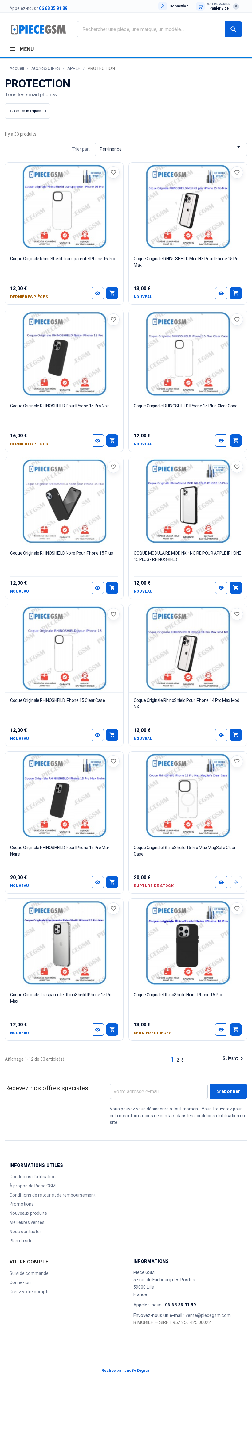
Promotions (22, 1204)
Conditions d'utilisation (33, 1176)
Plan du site (21, 1240)
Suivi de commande (29, 1273)
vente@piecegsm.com (208, 1315)
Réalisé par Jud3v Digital (126, 1370)
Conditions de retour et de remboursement (53, 1195)
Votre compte (29, 1262)
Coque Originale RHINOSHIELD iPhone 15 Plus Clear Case (186, 405)
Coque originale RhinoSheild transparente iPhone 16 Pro (62, 258)
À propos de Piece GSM (33, 1185)
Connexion (20, 1282)
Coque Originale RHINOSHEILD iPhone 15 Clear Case (57, 700)
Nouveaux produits (28, 1213)
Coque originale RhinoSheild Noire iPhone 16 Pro (178, 994)
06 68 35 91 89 (53, 8)
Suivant (233, 1058)
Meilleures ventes (27, 1222)
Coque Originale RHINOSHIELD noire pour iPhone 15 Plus (61, 553)
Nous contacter (25, 1231)
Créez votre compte (30, 1291)
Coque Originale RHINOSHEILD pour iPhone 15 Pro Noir (59, 405)
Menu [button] (26, 49)
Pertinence (171, 147)
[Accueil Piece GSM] (38, 29)
